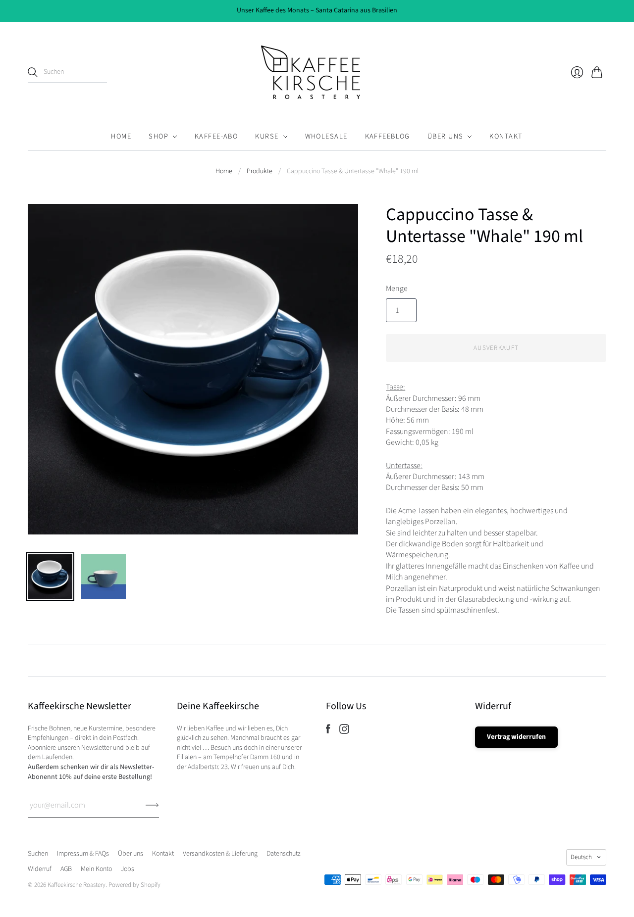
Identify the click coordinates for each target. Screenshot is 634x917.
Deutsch (581, 857)
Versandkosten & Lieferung (220, 854)
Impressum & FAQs (83, 854)
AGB (66, 869)
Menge (397, 288)
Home (121, 136)
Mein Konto (96, 869)
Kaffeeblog (387, 136)
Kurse (266, 136)
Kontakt (506, 136)
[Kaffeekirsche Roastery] (317, 72)
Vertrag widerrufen (516, 737)
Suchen (38, 854)
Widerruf (40, 869)
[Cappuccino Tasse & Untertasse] (50, 576)
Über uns (445, 136)
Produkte (259, 171)
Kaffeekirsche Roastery (77, 884)
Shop (158, 136)
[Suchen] (33, 72)
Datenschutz (283, 854)
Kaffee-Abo (216, 136)
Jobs (127, 869)
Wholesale (326, 136)
